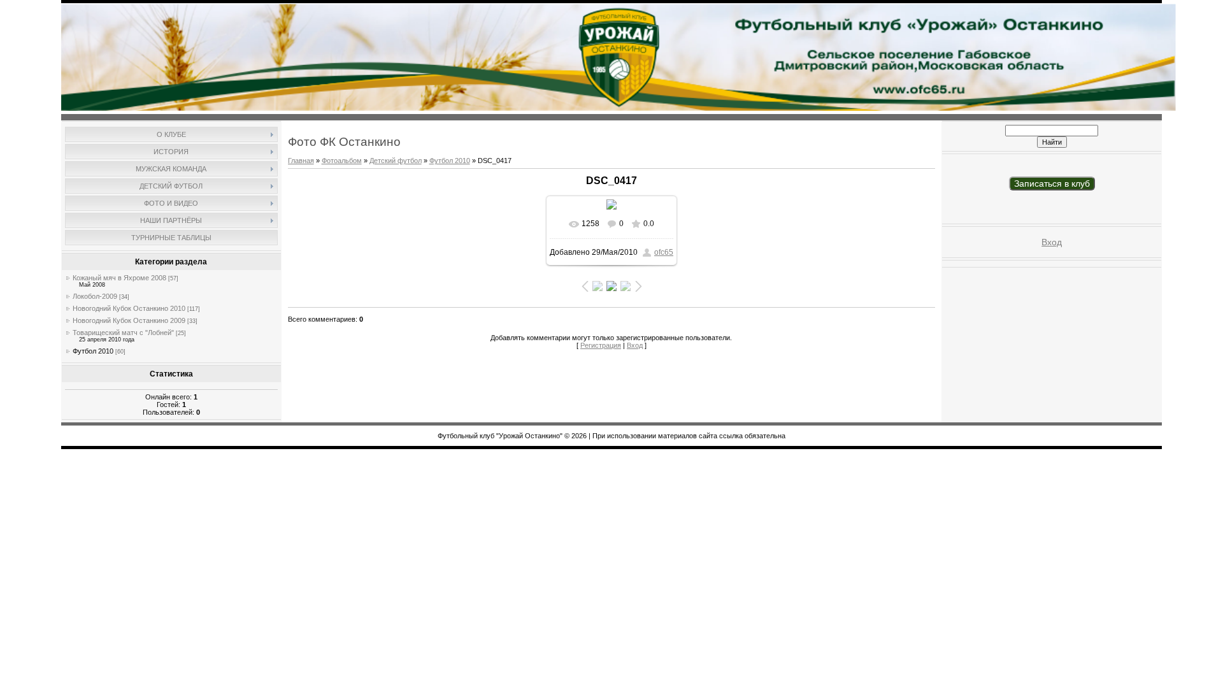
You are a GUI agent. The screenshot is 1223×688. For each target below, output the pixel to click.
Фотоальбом (342, 160)
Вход (635, 345)
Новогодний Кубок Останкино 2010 (129, 308)
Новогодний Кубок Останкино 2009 (129, 320)
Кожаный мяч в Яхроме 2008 (119, 278)
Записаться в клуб (1052, 183)
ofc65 (663, 252)
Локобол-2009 (95, 296)
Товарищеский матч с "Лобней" (123, 332)
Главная (301, 160)
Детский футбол (395, 160)
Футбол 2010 (93, 351)
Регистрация (600, 345)
